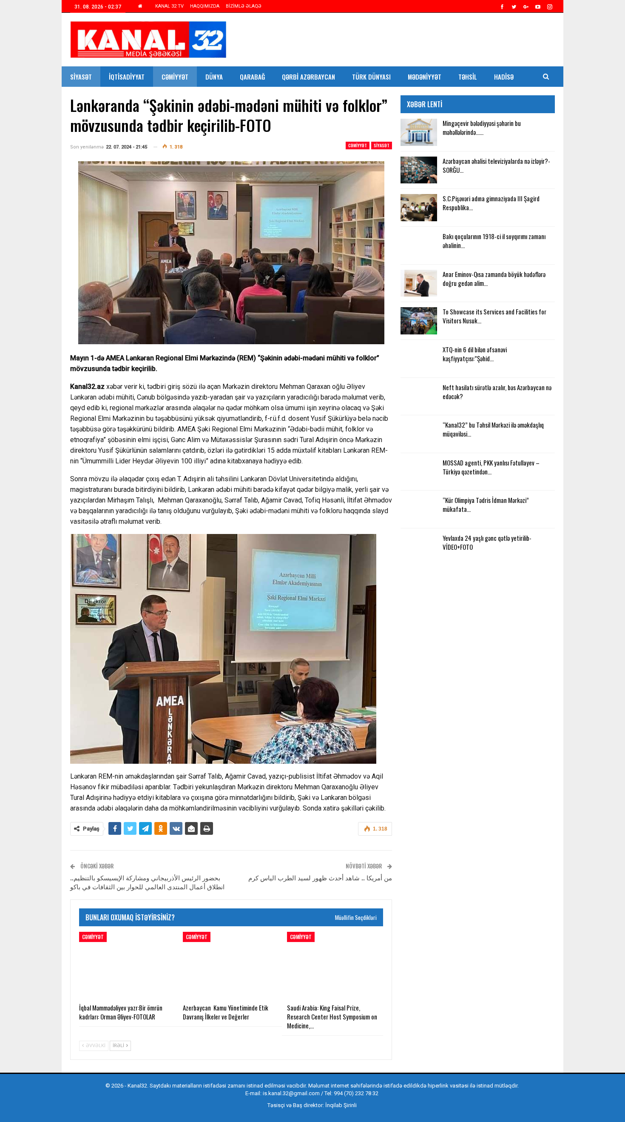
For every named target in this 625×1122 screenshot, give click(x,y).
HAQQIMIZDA (204, 6)
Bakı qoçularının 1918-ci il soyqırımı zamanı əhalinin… (494, 240)
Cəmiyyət (175, 76)
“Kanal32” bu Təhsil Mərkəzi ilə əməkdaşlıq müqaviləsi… (493, 429)
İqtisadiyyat (127, 76)
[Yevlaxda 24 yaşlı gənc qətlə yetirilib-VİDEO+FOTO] (419, 547)
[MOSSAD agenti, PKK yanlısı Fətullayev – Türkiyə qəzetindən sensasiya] (419, 471)
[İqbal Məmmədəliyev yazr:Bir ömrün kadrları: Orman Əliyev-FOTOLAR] (127, 965)
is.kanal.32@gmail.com (291, 1093)
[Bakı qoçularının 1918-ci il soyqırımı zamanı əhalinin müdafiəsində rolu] (419, 245)
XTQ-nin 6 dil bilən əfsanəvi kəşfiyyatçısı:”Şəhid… (475, 354)
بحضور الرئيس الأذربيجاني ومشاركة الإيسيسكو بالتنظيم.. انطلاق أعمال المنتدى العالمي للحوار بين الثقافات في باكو (147, 882)
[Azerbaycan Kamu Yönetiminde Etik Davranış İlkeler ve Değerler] (231, 965)
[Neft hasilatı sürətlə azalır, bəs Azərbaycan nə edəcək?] (419, 396)
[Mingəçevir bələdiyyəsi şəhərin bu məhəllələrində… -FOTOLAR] (419, 132)
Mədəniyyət (424, 76)
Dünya (214, 76)
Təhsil (467, 76)
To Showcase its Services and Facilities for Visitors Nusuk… (494, 316)
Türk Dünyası (371, 76)
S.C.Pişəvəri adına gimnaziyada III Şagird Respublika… (491, 203)
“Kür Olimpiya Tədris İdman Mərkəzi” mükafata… (486, 504)
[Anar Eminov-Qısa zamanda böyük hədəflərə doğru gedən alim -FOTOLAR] (419, 283)
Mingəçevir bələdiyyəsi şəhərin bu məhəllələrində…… (482, 127)
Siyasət (81, 76)
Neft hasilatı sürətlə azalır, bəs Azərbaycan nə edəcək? (497, 392)
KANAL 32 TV (169, 6)
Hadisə (504, 76)
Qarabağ (252, 76)
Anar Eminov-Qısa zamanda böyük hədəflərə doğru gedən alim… (494, 278)
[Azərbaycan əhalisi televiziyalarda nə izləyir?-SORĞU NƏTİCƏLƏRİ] (419, 170)
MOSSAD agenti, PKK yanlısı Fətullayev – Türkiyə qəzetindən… (491, 467)
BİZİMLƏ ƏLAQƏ (243, 6)
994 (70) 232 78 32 (356, 1093)
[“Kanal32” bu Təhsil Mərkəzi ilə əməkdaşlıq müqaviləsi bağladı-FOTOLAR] (419, 434)
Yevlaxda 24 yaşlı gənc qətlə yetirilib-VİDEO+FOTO (487, 542)
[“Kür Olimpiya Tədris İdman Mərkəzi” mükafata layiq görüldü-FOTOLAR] (419, 509)
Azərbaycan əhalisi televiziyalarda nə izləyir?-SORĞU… (496, 165)
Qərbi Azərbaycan (308, 76)
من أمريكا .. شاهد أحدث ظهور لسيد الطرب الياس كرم (320, 877)
